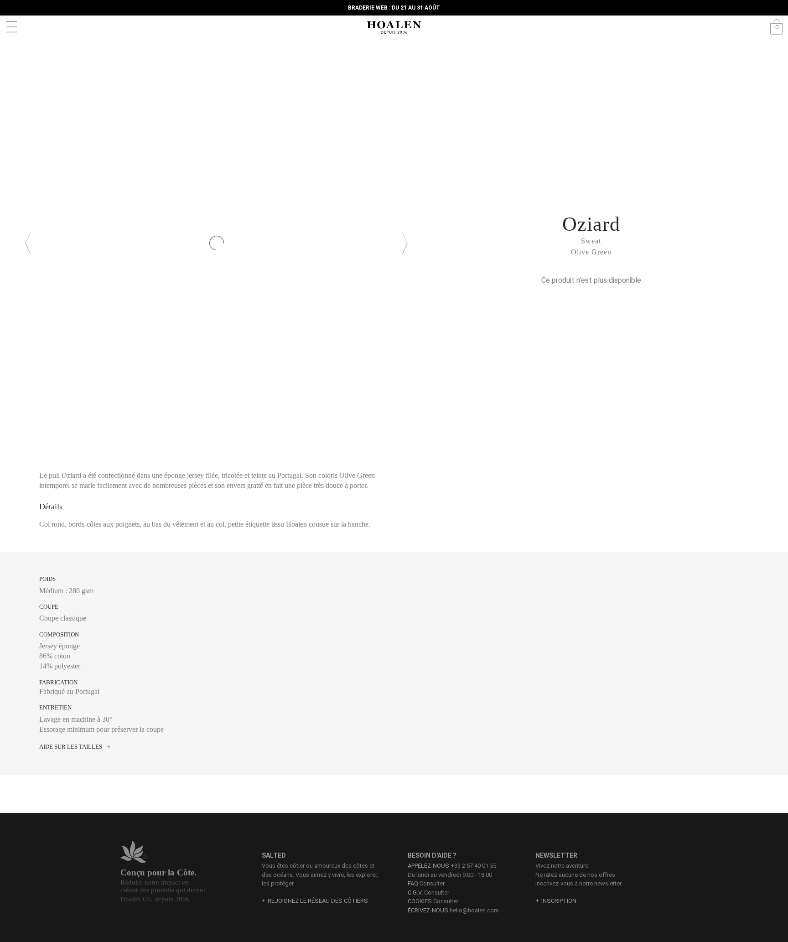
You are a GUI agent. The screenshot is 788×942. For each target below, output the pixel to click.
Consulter (426, 883)
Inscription (558, 900)
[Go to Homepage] (394, 27)
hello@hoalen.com (474, 910)
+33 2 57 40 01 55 (473, 865)
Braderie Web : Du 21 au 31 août (394, 8)
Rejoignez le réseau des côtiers (318, 900)
